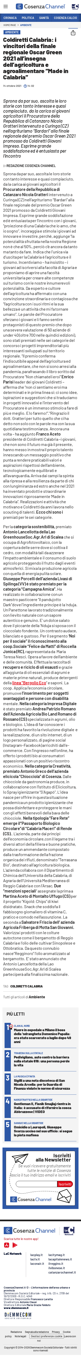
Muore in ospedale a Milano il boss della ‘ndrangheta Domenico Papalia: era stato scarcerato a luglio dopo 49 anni (42, 1036)
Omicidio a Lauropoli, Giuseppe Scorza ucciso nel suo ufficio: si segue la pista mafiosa (43, 1131)
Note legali (20, 1336)
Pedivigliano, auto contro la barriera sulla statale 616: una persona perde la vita (42, 1061)
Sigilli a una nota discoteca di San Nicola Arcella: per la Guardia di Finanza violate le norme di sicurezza (42, 1084)
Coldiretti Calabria (26, 986)
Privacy (56, 1331)
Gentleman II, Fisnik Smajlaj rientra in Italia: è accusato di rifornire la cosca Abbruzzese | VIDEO (42, 1108)
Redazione (16, 1331)
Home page (10, 25)
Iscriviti (65, 1184)
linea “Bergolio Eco (29, 682)
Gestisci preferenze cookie (46, 1336)
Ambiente (26, 25)
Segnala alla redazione (37, 1331)
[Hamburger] (5, 7)
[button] (73, 33)
